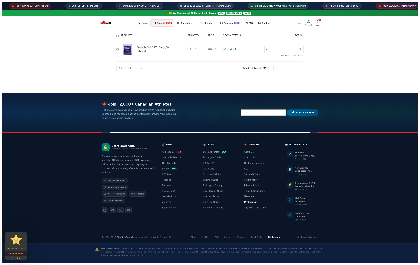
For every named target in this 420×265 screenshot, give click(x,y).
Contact (228, 237)
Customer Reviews (260, 163)
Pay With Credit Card (260, 207)
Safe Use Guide (219, 202)
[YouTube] (128, 210)
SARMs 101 (219, 163)
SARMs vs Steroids (219, 207)
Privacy (163, 237)
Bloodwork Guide (219, 174)
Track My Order (260, 174)
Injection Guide (219, 196)
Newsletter (260, 196)
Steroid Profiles (219, 152)
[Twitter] (120, 210)
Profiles (205, 237)
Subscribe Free (304, 112)
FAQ (260, 168)
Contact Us (260, 157)
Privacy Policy (260, 185)
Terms (172, 237)
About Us (260, 152)
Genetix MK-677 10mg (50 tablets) (153, 49)
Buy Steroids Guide (219, 191)
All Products (178, 152)
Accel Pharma (178, 207)
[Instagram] (105, 210)
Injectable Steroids (178, 157)
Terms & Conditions (260, 191)
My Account (260, 202)
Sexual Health (178, 191)
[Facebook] (113, 210)
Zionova (178, 202)
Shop (193, 237)
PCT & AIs (178, 174)
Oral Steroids (178, 163)
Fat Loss (178, 185)
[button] (284, 49)
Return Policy (260, 180)
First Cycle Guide (219, 157)
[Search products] (299, 23)
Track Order (257, 237)
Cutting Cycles (219, 180)
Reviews (241, 237)
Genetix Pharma (178, 196)
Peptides (178, 180)
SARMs (178, 168)
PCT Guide (219, 168)
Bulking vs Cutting (219, 185)
